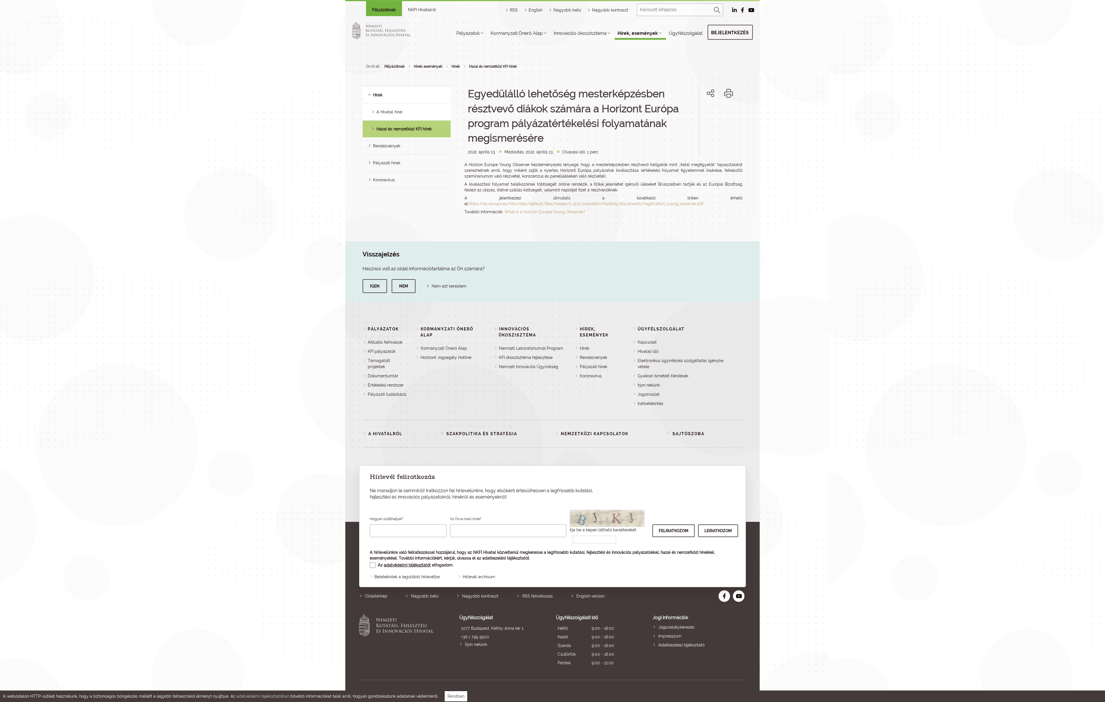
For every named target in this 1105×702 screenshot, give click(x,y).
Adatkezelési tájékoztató (681, 645)
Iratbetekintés (650, 403)
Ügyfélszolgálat (685, 33)
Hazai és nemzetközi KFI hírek (493, 66)
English (535, 10)
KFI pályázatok (381, 351)
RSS (514, 10)
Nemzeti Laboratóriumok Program (531, 348)
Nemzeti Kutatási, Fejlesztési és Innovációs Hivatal (398, 641)
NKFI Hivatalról (422, 9)
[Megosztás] (710, 93)
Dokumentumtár (383, 376)
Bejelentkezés (730, 32)
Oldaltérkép (376, 596)
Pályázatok (468, 33)
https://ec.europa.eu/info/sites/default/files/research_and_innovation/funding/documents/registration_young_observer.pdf (586, 203)
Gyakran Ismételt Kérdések (663, 376)
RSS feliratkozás (537, 596)
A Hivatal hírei (389, 112)
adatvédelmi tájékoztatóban (263, 696)
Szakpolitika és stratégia (481, 433)
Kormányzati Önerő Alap (517, 33)
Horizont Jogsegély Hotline (446, 357)
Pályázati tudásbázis (387, 394)
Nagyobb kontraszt (610, 10)
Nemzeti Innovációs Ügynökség (528, 366)
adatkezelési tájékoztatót (505, 558)
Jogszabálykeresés (676, 627)
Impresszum (669, 636)
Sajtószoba (688, 433)
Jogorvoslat (649, 394)
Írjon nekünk (649, 385)
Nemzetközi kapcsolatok (594, 433)
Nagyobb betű (425, 596)
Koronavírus (384, 180)
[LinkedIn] (729, 113)
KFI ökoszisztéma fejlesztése (525, 357)
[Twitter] (717, 113)
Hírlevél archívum (479, 576)
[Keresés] (717, 9)
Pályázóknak (384, 9)
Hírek (455, 66)
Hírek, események (638, 33)
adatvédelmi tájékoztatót (407, 565)
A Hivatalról (385, 433)
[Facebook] (704, 113)
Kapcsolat (647, 342)
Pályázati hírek (386, 163)
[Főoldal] (388, 30)
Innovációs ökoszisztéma (580, 33)
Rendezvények (386, 146)
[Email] (691, 113)
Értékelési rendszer (386, 385)
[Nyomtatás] (728, 93)
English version (590, 596)
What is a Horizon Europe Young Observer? (544, 212)
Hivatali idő (648, 351)
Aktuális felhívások (385, 342)
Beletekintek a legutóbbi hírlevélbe (407, 576)
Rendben (455, 696)
